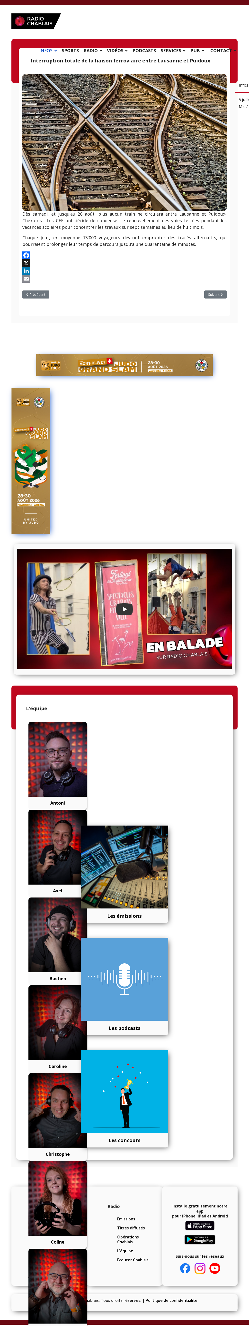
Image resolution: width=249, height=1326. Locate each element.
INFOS (46, 50)
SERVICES (171, 50)
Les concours (124, 1140)
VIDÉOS (115, 50)
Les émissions (124, 916)
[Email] (124, 279)
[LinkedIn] (124, 271)
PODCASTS (144, 50)
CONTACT (221, 50)
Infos (243, 85)
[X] (124, 263)
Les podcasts (125, 1028)
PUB (195, 50)
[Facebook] (124, 255)
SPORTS (70, 50)
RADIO (91, 50)
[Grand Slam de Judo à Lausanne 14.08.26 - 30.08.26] (124, 365)
